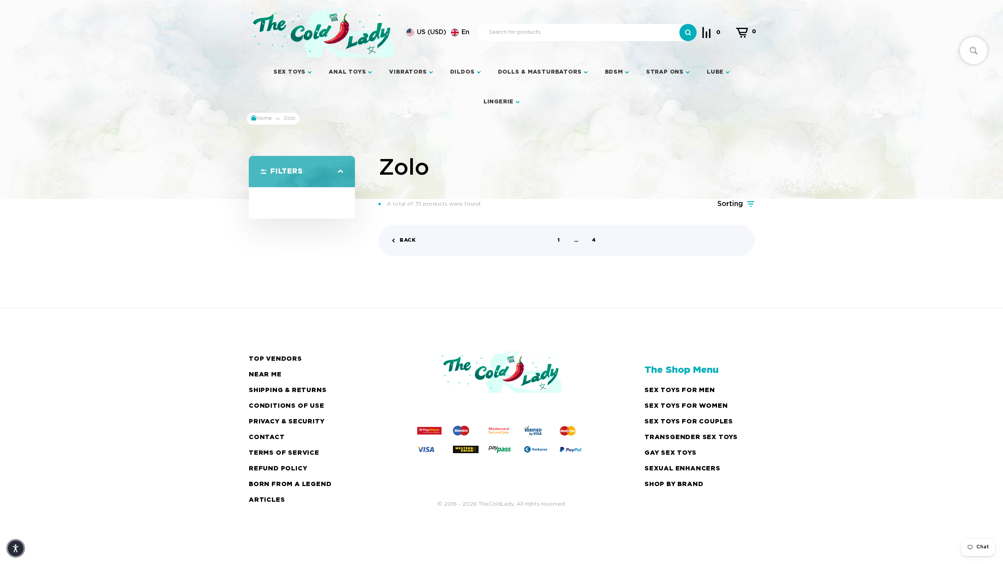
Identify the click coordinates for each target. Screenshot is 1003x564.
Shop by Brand (674, 484)
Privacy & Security (286, 422)
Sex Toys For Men (680, 390)
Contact (267, 437)
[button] (437, 33)
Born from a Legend (290, 484)
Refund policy (278, 469)
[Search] (688, 32)
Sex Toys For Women (686, 406)
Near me (265, 375)
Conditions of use (286, 406)
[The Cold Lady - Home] (322, 32)
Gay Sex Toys (671, 453)
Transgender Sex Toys (691, 437)
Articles (267, 500)
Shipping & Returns (287, 390)
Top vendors (275, 359)
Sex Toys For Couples (689, 422)
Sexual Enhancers (683, 469)
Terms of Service (284, 453)
